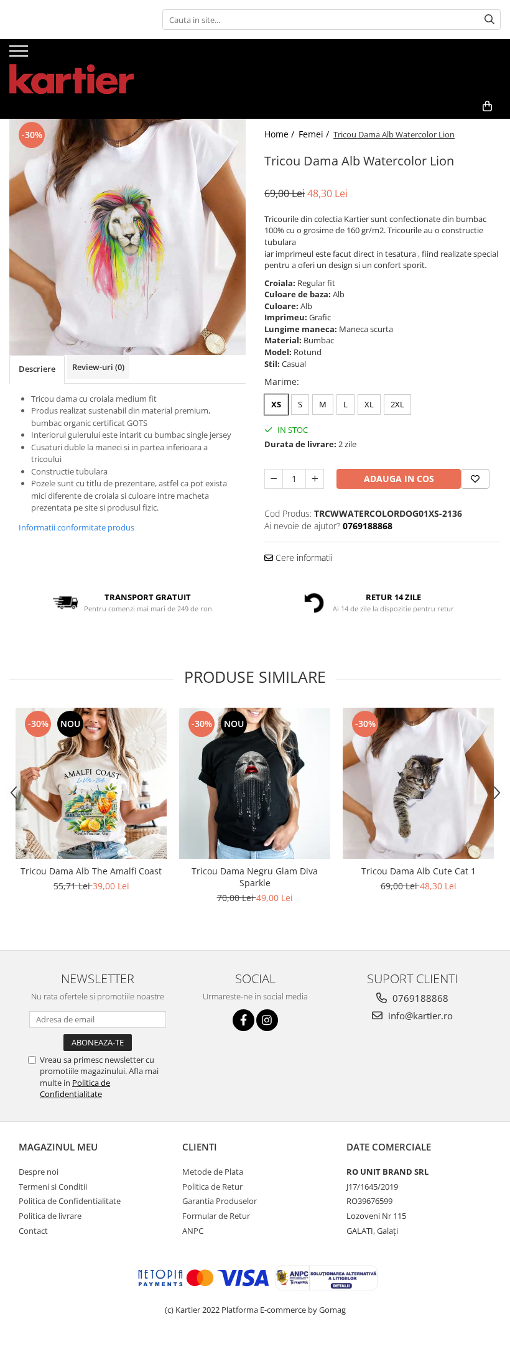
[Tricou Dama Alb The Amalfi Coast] (91, 783)
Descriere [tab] (37, 368)
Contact (33, 1230)
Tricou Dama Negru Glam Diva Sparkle (255, 877)
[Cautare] (489, 19)
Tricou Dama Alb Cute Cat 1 (418, 871)
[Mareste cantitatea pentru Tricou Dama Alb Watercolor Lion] (314, 479)
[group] (127, 237)
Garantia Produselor (219, 1200)
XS (276, 404)
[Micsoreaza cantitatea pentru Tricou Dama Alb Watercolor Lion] (273, 479)
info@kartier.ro (419, 1015)
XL (369, 404)
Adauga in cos (399, 478)
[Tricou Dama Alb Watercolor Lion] (127, 237)
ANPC (192, 1230)
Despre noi (38, 1171)
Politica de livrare (50, 1215)
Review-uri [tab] (98, 367)
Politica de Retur (212, 1186)
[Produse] (20, 54)
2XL (397, 404)
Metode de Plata (212, 1171)
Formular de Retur (216, 1215)
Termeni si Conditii (53, 1186)
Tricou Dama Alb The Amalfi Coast (91, 871)
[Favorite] (475, 479)
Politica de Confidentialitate (75, 1088)
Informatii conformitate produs (76, 527)
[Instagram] (267, 1020)
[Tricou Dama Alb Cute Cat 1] (418, 783)
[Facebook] (243, 1020)
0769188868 (419, 998)
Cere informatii (303, 557)
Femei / (315, 134)
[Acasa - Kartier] (71, 66)
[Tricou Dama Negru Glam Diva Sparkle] (254, 783)
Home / (280, 134)
